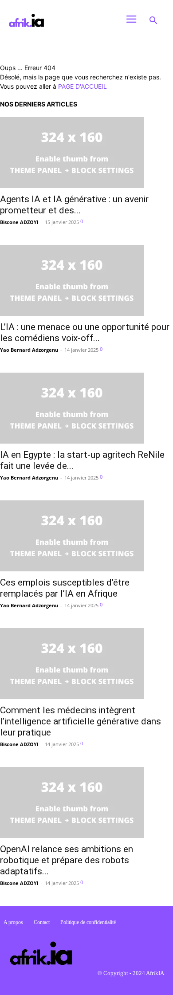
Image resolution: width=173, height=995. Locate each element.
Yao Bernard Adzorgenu (29, 349)
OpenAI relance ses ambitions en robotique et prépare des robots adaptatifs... (66, 860)
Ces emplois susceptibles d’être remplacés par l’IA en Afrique (65, 588)
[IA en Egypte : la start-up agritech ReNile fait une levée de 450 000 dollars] (86, 408)
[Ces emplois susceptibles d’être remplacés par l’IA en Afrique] (86, 535)
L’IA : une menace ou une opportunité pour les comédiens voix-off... (84, 332)
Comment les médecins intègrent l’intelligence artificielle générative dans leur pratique (80, 721)
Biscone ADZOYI (19, 222)
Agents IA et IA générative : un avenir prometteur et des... (74, 205)
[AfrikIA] (59, 20)
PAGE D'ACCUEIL (82, 86)
